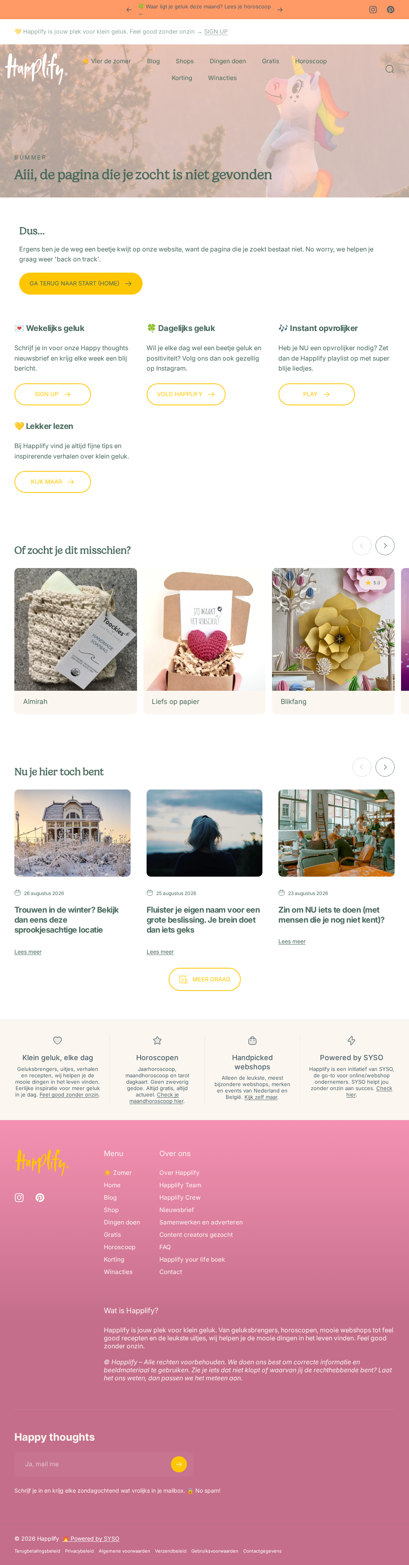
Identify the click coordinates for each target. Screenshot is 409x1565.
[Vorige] (129, 9)
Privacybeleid (79, 1551)
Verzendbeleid (171, 1551)
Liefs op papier (175, 701)
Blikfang (293, 701)
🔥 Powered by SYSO (90, 1538)
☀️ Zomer (118, 1172)
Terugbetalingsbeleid (37, 1551)
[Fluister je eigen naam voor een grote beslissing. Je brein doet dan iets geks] (205, 833)
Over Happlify (179, 1172)
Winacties (118, 1272)
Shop (111, 1210)
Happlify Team (180, 1185)
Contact (170, 1272)
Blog (110, 1197)
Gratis (112, 1234)
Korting (114, 1259)
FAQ (165, 1247)
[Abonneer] (179, 1464)
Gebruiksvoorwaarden (214, 1551)
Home (112, 1185)
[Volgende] (280, 9)
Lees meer (28, 951)
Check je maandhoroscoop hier (156, 1097)
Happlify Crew (180, 1197)
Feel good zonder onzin (69, 1094)
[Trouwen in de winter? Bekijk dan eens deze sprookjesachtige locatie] (72, 833)
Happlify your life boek (192, 1259)
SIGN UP (216, 31)
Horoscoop (119, 1247)
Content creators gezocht (196, 1234)
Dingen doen (122, 1222)
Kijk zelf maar (260, 1097)
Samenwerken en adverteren (201, 1222)
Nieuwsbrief (176, 1210)
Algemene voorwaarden (124, 1551)
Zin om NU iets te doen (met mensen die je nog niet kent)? (331, 915)
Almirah (35, 701)
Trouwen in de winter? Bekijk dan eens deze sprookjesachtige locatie (66, 920)
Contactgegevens (262, 1551)
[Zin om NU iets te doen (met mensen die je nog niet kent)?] (336, 833)
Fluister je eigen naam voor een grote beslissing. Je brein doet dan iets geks (203, 920)
